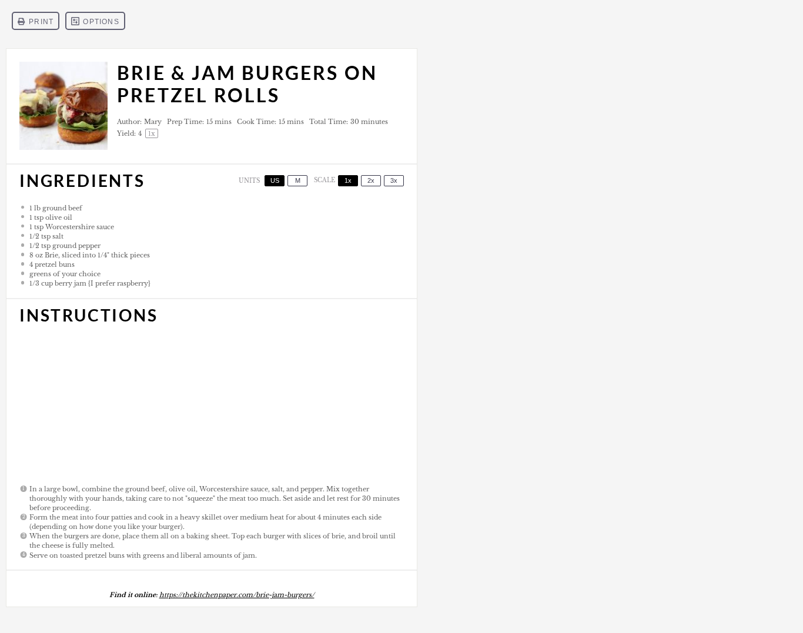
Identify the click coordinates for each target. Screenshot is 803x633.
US (274, 180)
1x (348, 180)
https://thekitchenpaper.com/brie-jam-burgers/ (236, 595)
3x (393, 180)
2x (370, 180)
